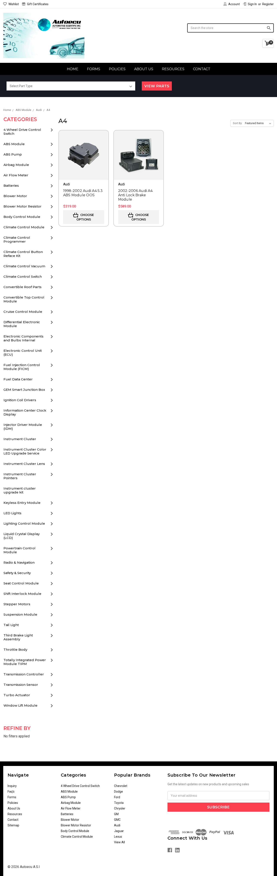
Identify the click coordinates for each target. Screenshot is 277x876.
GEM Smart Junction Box (24, 390)
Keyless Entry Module (21, 503)
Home (72, 69)
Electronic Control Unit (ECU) (22, 353)
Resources (173, 69)
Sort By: (237, 123)
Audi (117, 825)
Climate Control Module (23, 227)
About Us (143, 69)
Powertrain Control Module (19, 550)
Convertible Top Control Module (23, 299)
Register (268, 4)
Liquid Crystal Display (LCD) (21, 536)
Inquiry (12, 786)
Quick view (83, 149)
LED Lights (12, 513)
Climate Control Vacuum (24, 266)
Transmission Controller (23, 674)
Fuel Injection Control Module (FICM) (21, 367)
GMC (117, 819)
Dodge (118, 791)
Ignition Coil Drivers (19, 400)
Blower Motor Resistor (22, 206)
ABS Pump (12, 154)
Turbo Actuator (16, 695)
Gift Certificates (37, 4)
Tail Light (11, 625)
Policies (117, 69)
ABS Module (14, 144)
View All (119, 842)
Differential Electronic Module (21, 324)
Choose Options (85, 217)
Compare (84, 161)
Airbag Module (16, 165)
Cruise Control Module (22, 312)
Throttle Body (15, 649)
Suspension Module (20, 614)
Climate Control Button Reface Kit (23, 254)
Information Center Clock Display (24, 412)
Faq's (11, 791)
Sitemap (13, 825)
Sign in (252, 4)
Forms (93, 69)
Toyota (119, 803)
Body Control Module (21, 217)
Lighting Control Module (24, 523)
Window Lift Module (20, 705)
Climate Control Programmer (16, 239)
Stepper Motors (16, 604)
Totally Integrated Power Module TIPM (24, 662)
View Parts (156, 86)
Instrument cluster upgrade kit (19, 490)
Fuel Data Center (18, 379)
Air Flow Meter (15, 175)
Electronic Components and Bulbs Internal (23, 338)
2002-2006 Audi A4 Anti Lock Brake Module (135, 195)
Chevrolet (120, 786)
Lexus (118, 836)
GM (116, 814)
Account (234, 4)
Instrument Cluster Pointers (19, 476)
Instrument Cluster (19, 439)
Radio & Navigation (19, 562)
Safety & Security (17, 573)
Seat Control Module (21, 583)
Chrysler (119, 808)
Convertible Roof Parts (22, 287)
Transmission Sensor (20, 685)
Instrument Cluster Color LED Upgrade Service (24, 451)
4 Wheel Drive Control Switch (22, 132)
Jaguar (119, 831)
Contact (201, 69)
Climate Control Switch (22, 276)
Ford (117, 797)
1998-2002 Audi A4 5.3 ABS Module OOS (83, 193)
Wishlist (13, 4)
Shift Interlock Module (22, 594)
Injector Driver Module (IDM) (22, 427)
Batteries (11, 185)
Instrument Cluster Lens (24, 464)
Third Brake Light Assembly (18, 637)
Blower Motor (15, 196)
